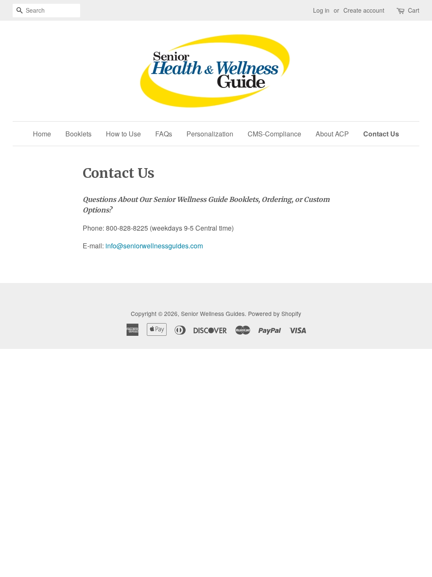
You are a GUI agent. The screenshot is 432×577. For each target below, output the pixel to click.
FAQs (163, 134)
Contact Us (381, 134)
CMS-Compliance (274, 134)
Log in (321, 10)
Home (42, 134)
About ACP (332, 134)
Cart (413, 10)
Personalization (209, 134)
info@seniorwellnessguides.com (154, 245)
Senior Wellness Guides (213, 313)
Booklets (78, 134)
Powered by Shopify (274, 313)
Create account (363, 10)
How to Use (123, 134)
